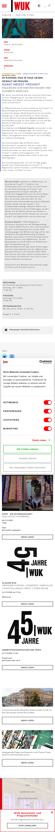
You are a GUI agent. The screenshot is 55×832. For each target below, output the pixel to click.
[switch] (48, 411)
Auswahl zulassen (28, 458)
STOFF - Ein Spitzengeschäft (17, 514)
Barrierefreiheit (27, 798)
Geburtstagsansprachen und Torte (21, 650)
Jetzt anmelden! (27, 826)
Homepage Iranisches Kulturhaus (24, 329)
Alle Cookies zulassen (27, 449)
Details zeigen (39, 440)
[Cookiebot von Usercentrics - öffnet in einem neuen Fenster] (39, 362)
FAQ (27, 805)
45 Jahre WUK (9, 583)
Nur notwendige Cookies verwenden (27, 467)
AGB (27, 785)
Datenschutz (27, 792)
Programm (7, 15)
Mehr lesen (27, 537)
